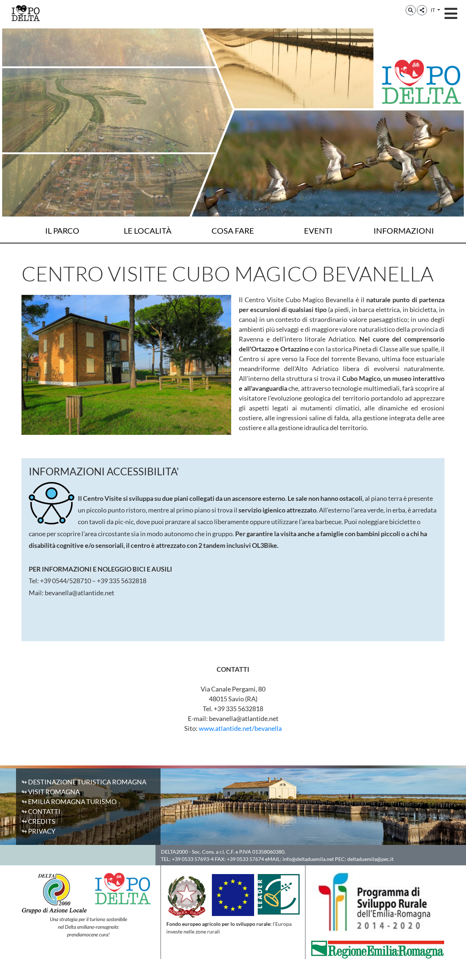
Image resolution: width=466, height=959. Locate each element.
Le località (147, 230)
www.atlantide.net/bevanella (240, 728)
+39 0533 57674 (245, 859)
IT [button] (433, 10)
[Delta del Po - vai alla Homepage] (25, 13)
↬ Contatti (40, 811)
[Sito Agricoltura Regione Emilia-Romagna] (378, 949)
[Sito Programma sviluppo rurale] (378, 902)
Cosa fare (233, 230)
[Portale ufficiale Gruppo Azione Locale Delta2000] (54, 892)
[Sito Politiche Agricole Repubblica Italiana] (187, 896)
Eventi (318, 230)
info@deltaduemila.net (308, 859)
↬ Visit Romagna (50, 792)
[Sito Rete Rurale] (279, 893)
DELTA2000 (174, 852)
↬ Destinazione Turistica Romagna (83, 782)
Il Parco (62, 230)
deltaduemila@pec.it (370, 859)
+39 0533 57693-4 (193, 859)
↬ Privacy (38, 831)
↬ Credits (38, 821)
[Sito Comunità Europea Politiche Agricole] (233, 894)
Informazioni (404, 230)
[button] (411, 10)
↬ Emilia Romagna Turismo (68, 802)
